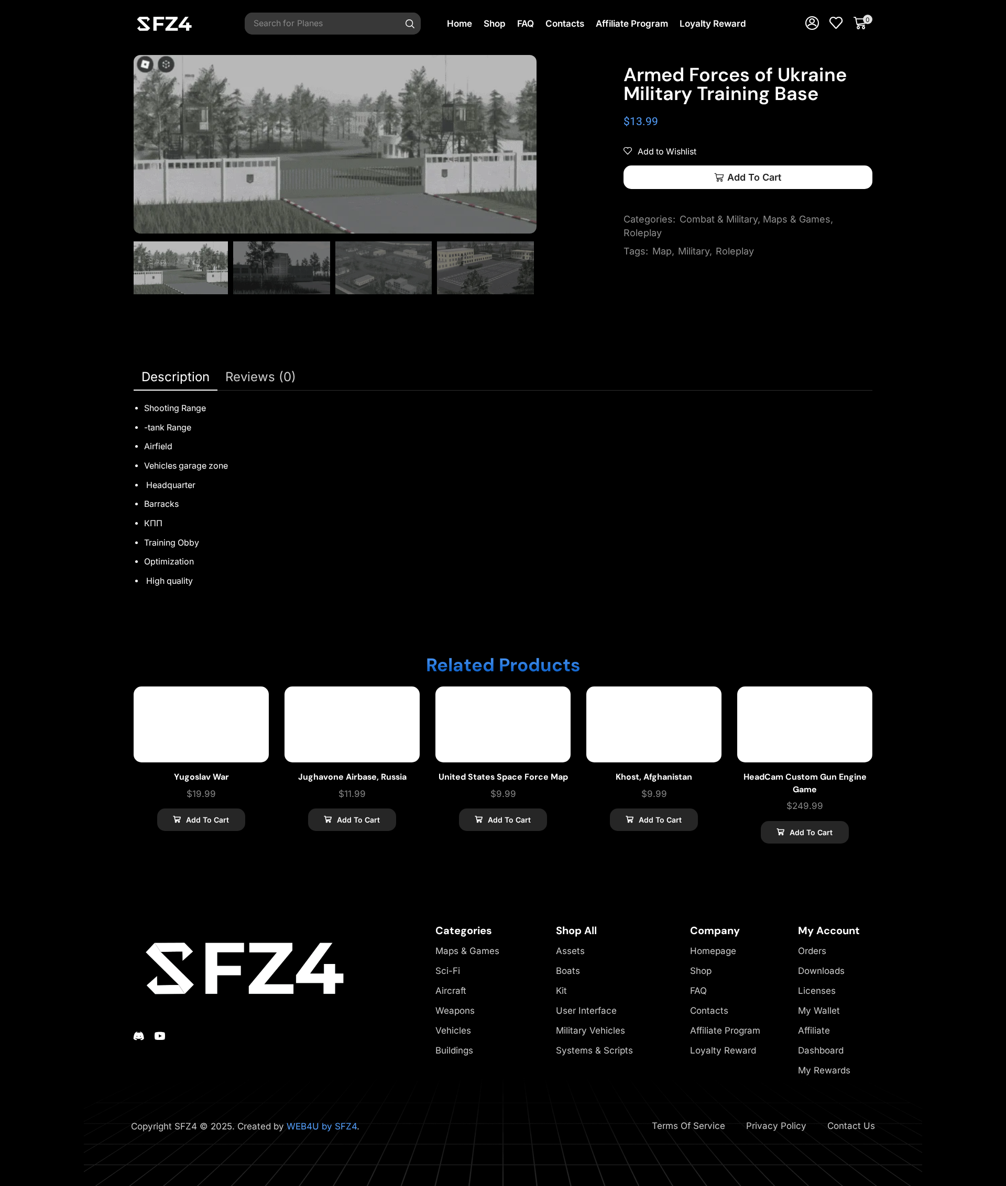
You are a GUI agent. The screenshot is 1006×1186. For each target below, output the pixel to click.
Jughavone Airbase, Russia (352, 776)
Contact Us (851, 1126)
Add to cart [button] (207, 819)
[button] (812, 23)
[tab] (175, 377)
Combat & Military (719, 219)
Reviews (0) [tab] (260, 376)
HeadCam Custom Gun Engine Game (805, 783)
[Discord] (139, 1035)
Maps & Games (796, 219)
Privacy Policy (776, 1126)
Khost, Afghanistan (654, 776)
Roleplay (643, 232)
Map (662, 251)
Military (693, 251)
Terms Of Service (688, 1126)
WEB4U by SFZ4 (322, 1126)
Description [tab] (175, 376)
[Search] (410, 24)
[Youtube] (160, 1035)
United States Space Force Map (503, 776)
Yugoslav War (201, 776)
